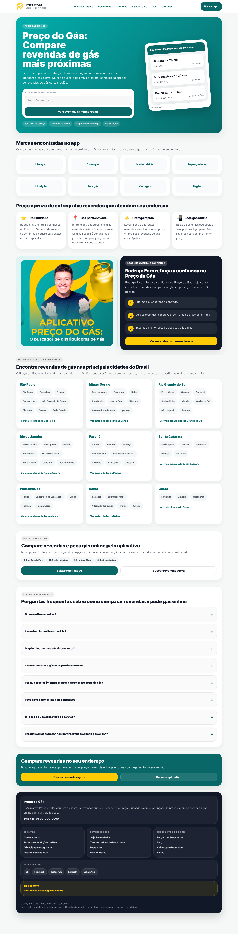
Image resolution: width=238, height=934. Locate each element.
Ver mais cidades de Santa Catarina (179, 463)
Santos (42, 410)
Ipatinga (126, 410)
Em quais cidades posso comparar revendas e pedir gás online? (66, 734)
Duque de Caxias (50, 453)
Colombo (96, 462)
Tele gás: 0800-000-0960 (41, 818)
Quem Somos (32, 837)
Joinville (185, 444)
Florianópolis (167, 444)
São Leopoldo (168, 410)
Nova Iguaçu (50, 444)
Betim (134, 392)
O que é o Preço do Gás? (40, 614)
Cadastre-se (139, 6)
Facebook (39, 871)
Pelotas (186, 410)
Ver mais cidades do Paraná (105, 473)
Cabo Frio (47, 462)
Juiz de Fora (116, 401)
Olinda (73, 496)
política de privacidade (74, 907)
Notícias (122, 6)
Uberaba (133, 401)
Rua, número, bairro (40, 100)
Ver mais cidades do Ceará (174, 507)
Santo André (29, 401)
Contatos (167, 6)
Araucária (113, 462)
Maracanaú (198, 496)
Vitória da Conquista (102, 505)
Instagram (56, 871)
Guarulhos (45, 392)
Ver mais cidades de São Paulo (38, 420)
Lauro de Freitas (116, 496)
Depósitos (96, 847)
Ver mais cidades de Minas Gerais (109, 420)
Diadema (27, 410)
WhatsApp (89, 871)
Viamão (185, 401)
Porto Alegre (167, 392)
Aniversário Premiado (170, 847)
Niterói (66, 444)
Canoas (185, 392)
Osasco (60, 392)
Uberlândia (97, 401)
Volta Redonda (66, 462)
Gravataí (200, 392)
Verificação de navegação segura (43, 890)
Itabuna (136, 505)
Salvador (96, 496)
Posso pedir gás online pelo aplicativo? (50, 699)
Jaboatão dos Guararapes (49, 496)
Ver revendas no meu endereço (171, 341)
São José (181, 453)
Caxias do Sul (203, 401)
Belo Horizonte (99, 392)
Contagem (119, 392)
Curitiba (96, 444)
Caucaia (182, 496)
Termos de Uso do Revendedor (108, 842)
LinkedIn (72, 871)
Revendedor (105, 6)
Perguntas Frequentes (170, 837)
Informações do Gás (36, 852)
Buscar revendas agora (169, 570)
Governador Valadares (103, 410)
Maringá (127, 444)
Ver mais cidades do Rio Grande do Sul (181, 420)
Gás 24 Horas (98, 852)
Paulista (27, 505)
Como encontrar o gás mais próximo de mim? (54, 665)
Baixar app (211, 6)
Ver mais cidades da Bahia (105, 516)
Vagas (160, 852)
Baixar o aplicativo (69, 570)
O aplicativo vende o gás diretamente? (50, 648)
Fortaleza (166, 496)
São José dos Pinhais (123, 453)
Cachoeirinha (168, 401)
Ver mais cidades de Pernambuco (39, 516)
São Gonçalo (29, 453)
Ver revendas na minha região (78, 111)
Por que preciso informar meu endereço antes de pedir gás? (64, 682)
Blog (159, 842)
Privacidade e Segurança (38, 847)
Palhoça (165, 453)
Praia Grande (59, 410)
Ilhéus (123, 505)
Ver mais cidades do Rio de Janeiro (40, 473)
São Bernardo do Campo (54, 401)
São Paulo (28, 392)
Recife (26, 496)
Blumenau (201, 444)
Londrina (111, 444)
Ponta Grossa (99, 453)
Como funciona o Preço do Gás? (45, 631)
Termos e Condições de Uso (40, 842)
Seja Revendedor (100, 837)
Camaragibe (44, 505)
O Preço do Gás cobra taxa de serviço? (50, 716)
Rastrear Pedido (83, 6)
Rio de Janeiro (30, 444)
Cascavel (129, 462)
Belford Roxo (29, 462)
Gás (154, 6)
